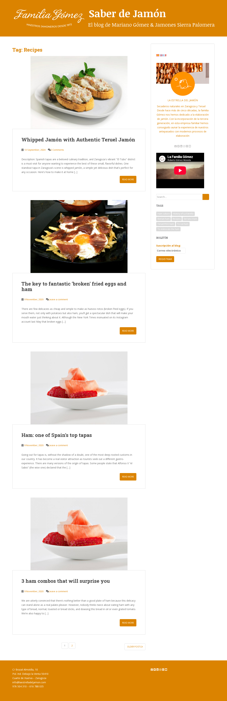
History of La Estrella (183, 213)
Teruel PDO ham (165, 223)
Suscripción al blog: (168, 245)
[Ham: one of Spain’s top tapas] (78, 387)
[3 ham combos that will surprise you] (78, 534)
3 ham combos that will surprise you (65, 581)
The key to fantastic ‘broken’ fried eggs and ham (73, 286)
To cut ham (182, 223)
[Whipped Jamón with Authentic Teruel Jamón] (78, 92)
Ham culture (163, 213)
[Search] (206, 197)
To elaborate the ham (168, 229)
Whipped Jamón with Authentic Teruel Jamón (78, 139)
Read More (128, 179)
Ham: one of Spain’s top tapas (56, 435)
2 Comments (57, 149)
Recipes (177, 218)
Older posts (134, 646)
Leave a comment (58, 299)
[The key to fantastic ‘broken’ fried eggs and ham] (78, 236)
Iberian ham (163, 218)
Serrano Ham (190, 218)
